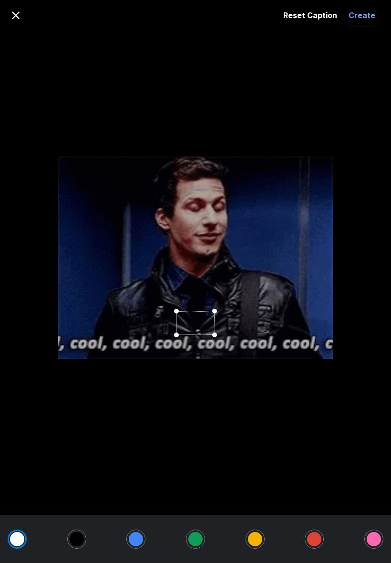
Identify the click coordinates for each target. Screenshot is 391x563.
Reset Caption (310, 15)
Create (362, 15)
